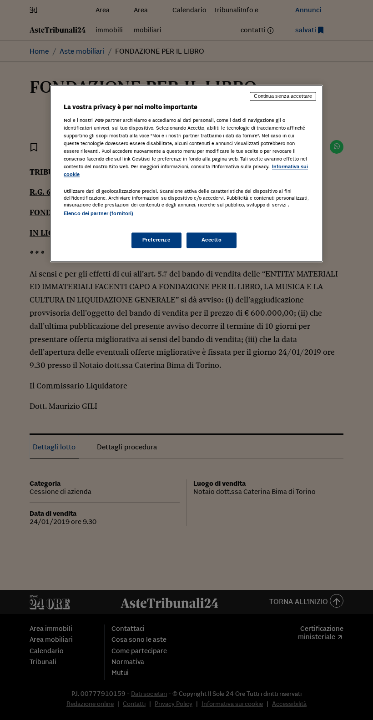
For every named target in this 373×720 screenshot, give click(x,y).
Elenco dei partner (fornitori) (98, 213)
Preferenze (156, 239)
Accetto (212, 239)
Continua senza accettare (283, 96)
